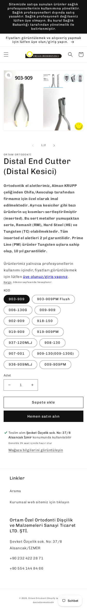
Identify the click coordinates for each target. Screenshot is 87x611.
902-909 (17, 321)
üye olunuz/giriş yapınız (45, 277)
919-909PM (48, 332)
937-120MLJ (20, 343)
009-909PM (55, 364)
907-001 (17, 353)
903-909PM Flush (53, 299)
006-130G (18, 310)
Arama (15, 491)
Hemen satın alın (43, 416)
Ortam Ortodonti (37, 598)
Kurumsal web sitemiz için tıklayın (39, 502)
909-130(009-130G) (55, 353)
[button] (6, 54)
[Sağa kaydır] (54, 145)
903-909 (17, 299)
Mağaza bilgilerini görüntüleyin (35, 450)
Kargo (8, 282)
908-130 (52, 343)
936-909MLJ (20, 364)
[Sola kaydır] (33, 145)
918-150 (45, 321)
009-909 (48, 310)
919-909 (17, 332)
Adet (7, 375)
